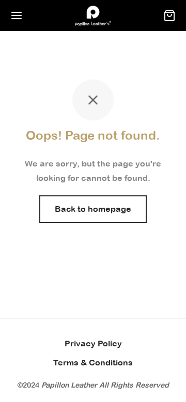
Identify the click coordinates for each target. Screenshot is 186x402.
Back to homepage (93, 208)
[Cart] (169, 15)
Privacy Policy (93, 343)
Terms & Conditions (93, 362)
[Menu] (16, 15)
